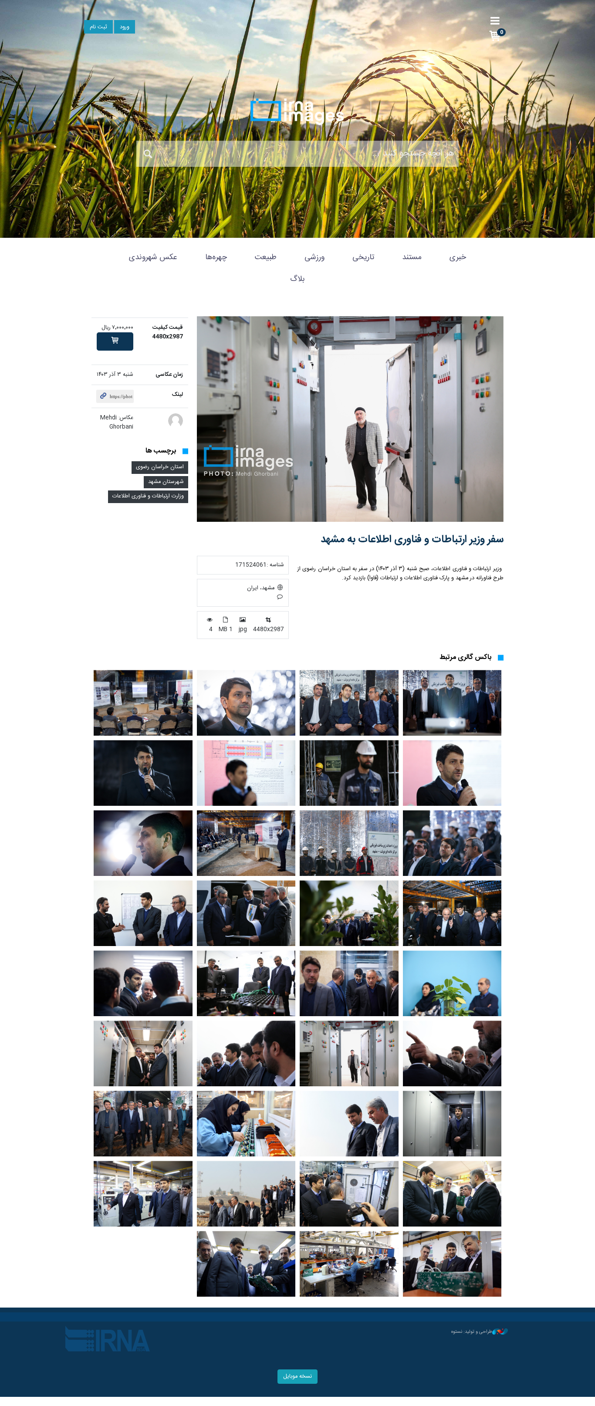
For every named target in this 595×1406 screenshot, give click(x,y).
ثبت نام (98, 27)
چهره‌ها (216, 257)
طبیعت (266, 257)
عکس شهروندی (153, 257)
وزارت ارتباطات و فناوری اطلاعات (148, 496)
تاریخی (363, 257)
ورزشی (314, 257)
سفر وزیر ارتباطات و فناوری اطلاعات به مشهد (412, 539)
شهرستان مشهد (166, 482)
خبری (458, 257)
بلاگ (297, 279)
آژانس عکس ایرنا (297, 111)
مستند (412, 257)
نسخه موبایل (297, 1376)
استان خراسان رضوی (160, 467)
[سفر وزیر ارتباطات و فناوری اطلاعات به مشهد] (350, 419)
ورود (124, 27)
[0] (115, 341)
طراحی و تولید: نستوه (471, 1332)
